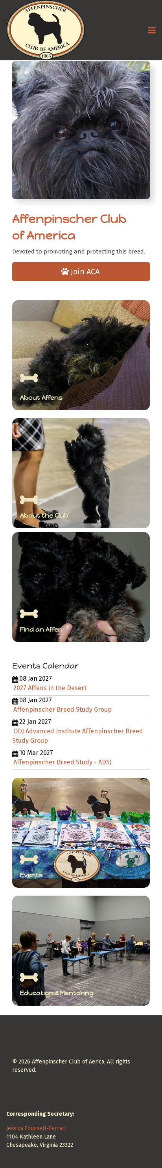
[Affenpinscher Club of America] (45, 30)
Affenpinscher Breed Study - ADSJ (62, 762)
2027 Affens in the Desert (50, 688)
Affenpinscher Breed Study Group (62, 709)
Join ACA (85, 271)
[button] (152, 30)
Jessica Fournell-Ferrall (36, 1128)
